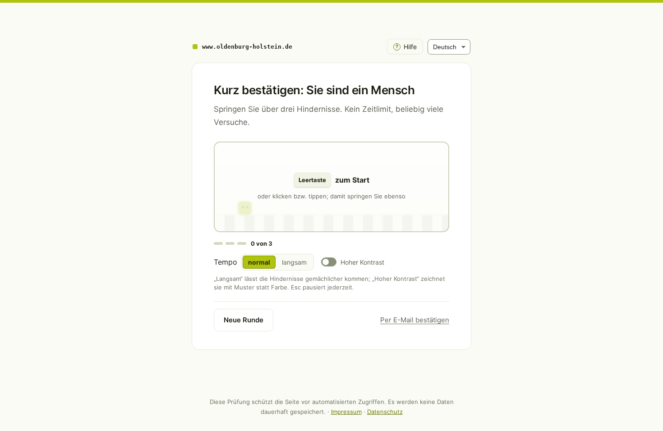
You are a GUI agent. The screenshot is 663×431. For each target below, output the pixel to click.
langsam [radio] (294, 262)
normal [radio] (259, 262)
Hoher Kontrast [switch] (362, 262)
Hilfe (406, 46)
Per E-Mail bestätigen (414, 320)
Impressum (346, 411)
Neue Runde (243, 320)
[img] (331, 187)
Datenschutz (385, 411)
